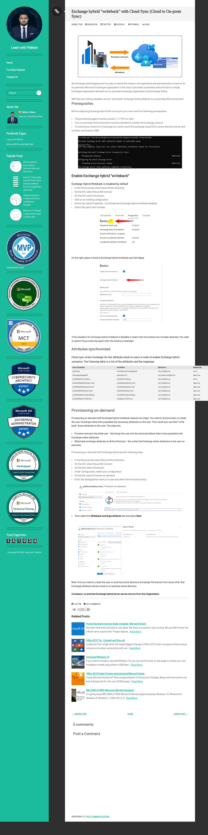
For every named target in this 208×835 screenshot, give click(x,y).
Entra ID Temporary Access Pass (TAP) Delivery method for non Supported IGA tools (32, 183)
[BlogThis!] (82, 609)
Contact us (12, 77)
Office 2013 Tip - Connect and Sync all (105, 640)
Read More (135, 631)
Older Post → (181, 714)
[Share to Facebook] (88, 609)
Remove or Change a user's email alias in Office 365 (32, 213)
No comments (93, 604)
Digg (146, 24)
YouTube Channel (15, 70)
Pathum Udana (28, 112)
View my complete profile (30, 116)
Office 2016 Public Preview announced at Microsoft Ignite (115, 673)
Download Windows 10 (97, 657)
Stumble (134, 24)
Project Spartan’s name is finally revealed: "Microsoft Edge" (116, 623)
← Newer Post (79, 714)
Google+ (120, 24)
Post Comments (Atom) (97, 816)
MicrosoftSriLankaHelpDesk (19, 144)
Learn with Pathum (24, 48)
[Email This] (79, 609)
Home (9, 62)
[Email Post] (74, 609)
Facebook (92, 24)
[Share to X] (85, 609)
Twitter (106, 24)
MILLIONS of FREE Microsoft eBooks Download (110, 690)
